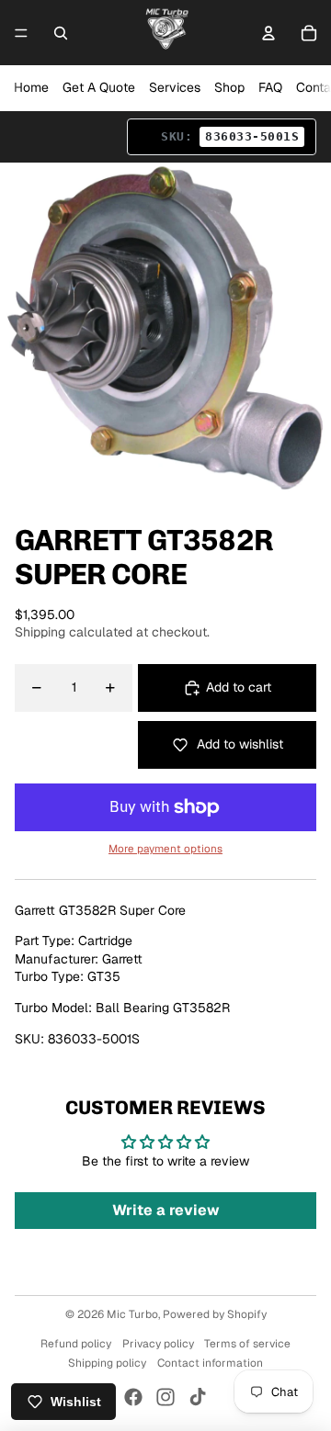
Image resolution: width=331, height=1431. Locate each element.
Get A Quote (99, 87)
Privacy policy (158, 1343)
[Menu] (21, 33)
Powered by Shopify (215, 1314)
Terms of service (247, 1343)
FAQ (270, 87)
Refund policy (75, 1343)
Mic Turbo (132, 1314)
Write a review (166, 1210)
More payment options (165, 848)
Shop (229, 87)
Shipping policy (107, 1363)
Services (174, 87)
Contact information (210, 1363)
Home (31, 87)
